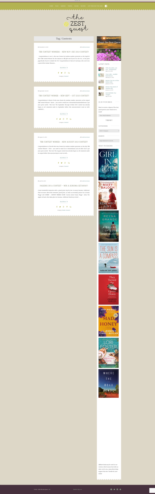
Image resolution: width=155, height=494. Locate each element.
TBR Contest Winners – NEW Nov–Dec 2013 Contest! (64, 51)
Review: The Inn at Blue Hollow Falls (112, 81)
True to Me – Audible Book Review (111, 75)
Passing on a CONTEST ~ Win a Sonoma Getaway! (64, 185)
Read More (77, 0)
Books (76, 6)
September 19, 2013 (43, 91)
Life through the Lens (95, 6)
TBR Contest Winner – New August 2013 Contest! (64, 141)
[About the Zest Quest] (109, 48)
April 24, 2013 (42, 181)
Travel (70, 6)
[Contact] (109, 60)
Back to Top (76, 489)
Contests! (66, 76)
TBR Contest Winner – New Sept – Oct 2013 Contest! (64, 95)
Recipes (83, 6)
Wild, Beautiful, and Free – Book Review (111, 68)
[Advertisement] (108, 432)
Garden (63, 6)
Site (49, 489)
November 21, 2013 (43, 47)
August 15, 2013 (43, 137)
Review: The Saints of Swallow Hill (112, 87)
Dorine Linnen (86, 47)
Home (51, 6)
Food (56, 6)
